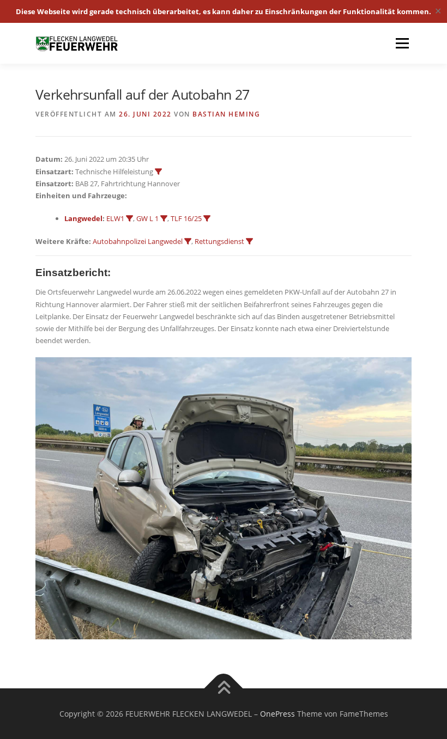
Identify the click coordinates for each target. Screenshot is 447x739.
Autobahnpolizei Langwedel (138, 241)
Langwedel (83, 218)
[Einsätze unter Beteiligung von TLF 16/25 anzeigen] (206, 218)
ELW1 (115, 218)
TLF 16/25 (186, 218)
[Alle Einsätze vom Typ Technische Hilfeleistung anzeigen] (158, 171)
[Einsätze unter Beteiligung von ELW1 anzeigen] (129, 218)
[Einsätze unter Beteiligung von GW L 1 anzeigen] (163, 218)
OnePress (277, 714)
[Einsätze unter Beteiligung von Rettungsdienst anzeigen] (249, 241)
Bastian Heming (226, 114)
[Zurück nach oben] (223, 688)
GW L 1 (147, 218)
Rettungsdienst (219, 241)
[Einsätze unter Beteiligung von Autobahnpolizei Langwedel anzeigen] (187, 241)
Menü (402, 43)
